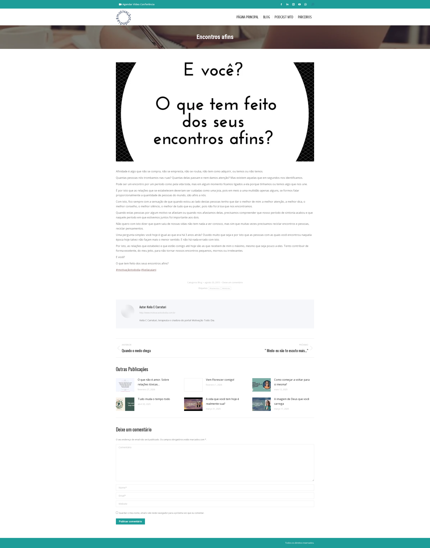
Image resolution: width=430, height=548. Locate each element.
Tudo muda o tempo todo (154, 399)
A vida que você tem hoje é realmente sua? (222, 401)
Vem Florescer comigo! (220, 380)
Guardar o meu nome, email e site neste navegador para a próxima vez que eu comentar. (161, 513)
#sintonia (226, 288)
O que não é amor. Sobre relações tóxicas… (153, 382)
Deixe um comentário (232, 282)
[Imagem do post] (125, 385)
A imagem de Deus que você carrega (291, 401)
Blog (200, 282)
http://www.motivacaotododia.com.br (157, 312)
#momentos (214, 288)
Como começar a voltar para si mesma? (292, 382)
